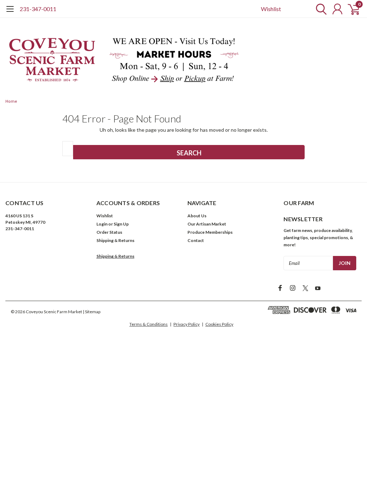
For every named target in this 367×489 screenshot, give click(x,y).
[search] (319, 9)
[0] (350, 9)
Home (11, 101)
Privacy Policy (186, 324)
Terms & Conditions (148, 324)
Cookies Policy (219, 324)
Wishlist (271, 8)
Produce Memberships (210, 232)
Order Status (109, 232)
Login (102, 224)
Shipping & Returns (115, 240)
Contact (195, 240)
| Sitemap (91, 311)
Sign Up (121, 224)
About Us (196, 215)
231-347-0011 (38, 8)
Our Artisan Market (206, 224)
